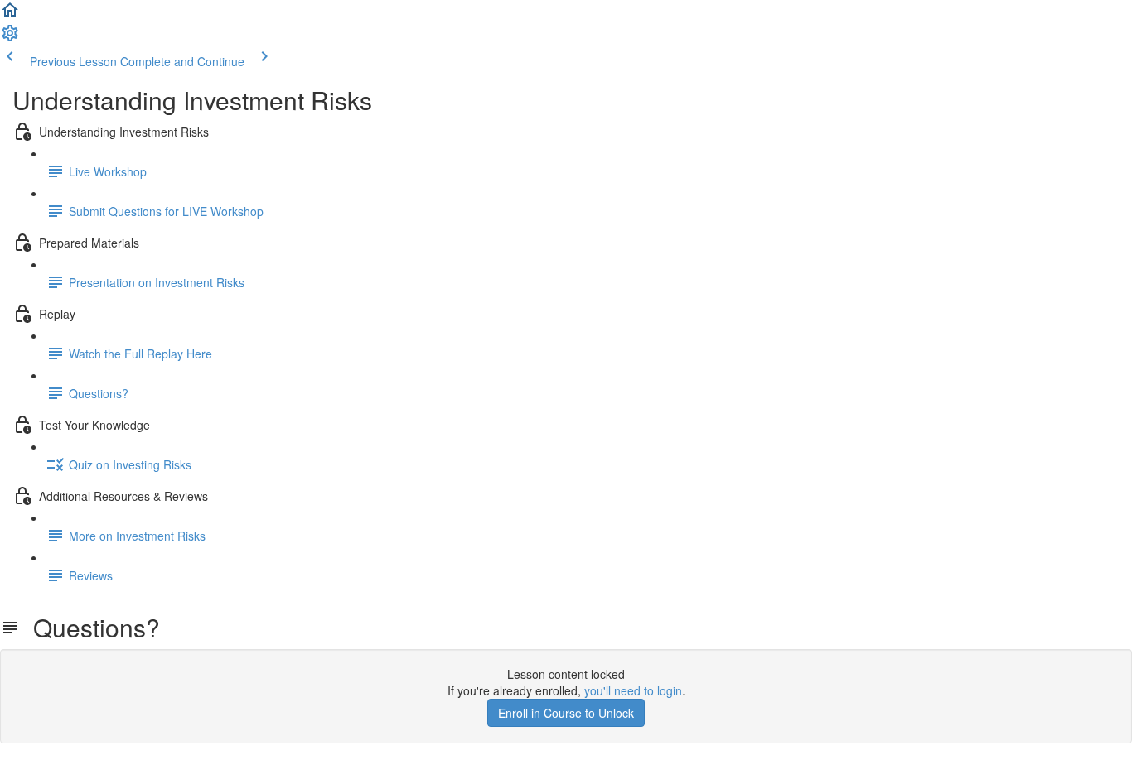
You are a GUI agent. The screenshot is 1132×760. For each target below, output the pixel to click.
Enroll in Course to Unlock (566, 713)
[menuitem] (10, 38)
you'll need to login (633, 690)
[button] (10, 15)
